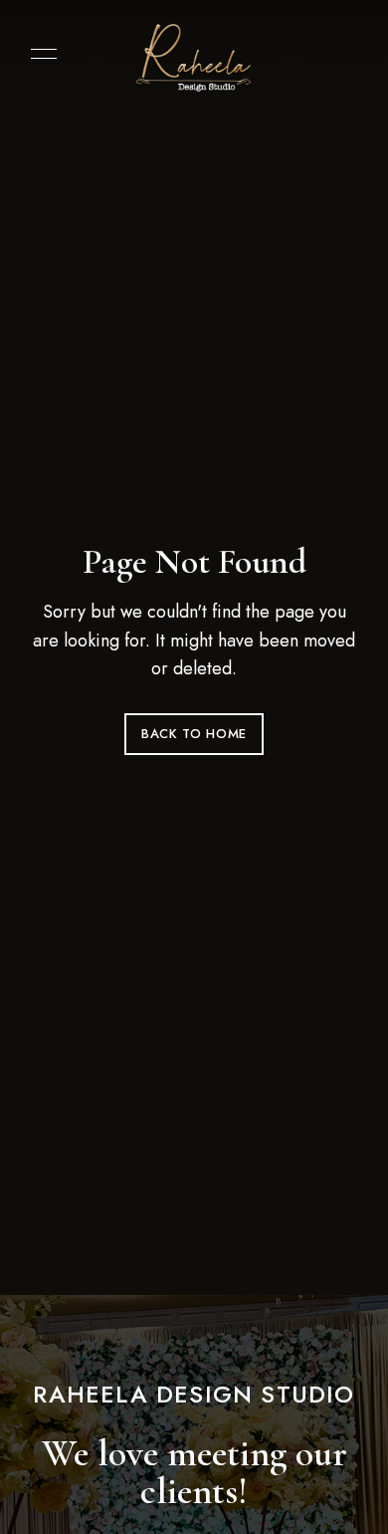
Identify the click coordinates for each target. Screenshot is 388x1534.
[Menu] (39, 54)
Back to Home (194, 733)
